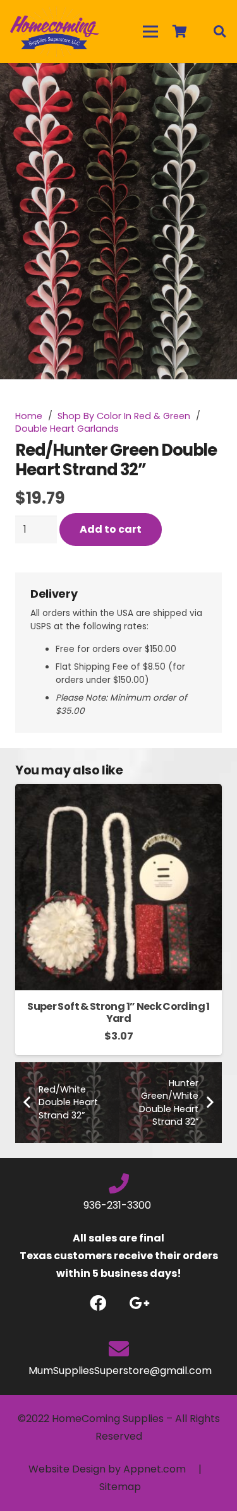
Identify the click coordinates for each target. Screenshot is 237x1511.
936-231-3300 (118, 1205)
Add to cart (111, 529)
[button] (217, 83)
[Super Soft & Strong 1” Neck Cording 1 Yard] (118, 792)
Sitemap (120, 1486)
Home (28, 416)
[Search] (219, 31)
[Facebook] (98, 1303)
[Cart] (179, 31)
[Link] (54, 31)
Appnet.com (154, 1469)
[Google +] (139, 1303)
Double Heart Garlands (67, 428)
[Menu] (150, 31)
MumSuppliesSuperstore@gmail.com (119, 1370)
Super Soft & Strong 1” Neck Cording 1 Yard (118, 1012)
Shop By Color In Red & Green (124, 416)
